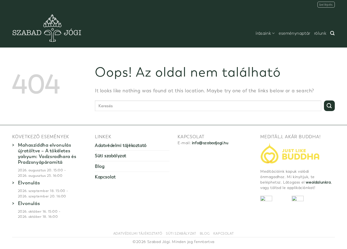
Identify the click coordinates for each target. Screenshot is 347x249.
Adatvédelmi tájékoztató (121, 145)
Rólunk (320, 33)
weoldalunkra (318, 182)
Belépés (326, 4)
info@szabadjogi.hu (210, 143)
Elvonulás (29, 183)
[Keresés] (332, 33)
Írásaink (263, 33)
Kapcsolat (105, 176)
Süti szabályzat (110, 155)
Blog (99, 166)
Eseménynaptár (294, 33)
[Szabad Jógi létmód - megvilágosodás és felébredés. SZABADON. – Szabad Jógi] (47, 28)
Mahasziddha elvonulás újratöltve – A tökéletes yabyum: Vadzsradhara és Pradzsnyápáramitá (47, 153)
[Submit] (329, 105)
